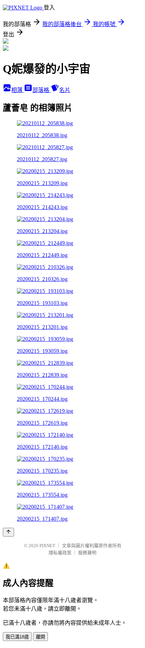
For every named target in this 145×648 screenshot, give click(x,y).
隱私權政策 (60, 552)
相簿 (17, 90)
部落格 (41, 90)
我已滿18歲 (17, 637)
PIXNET (47, 545)
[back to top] (8, 532)
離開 (40, 637)
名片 (64, 90)
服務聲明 (87, 552)
